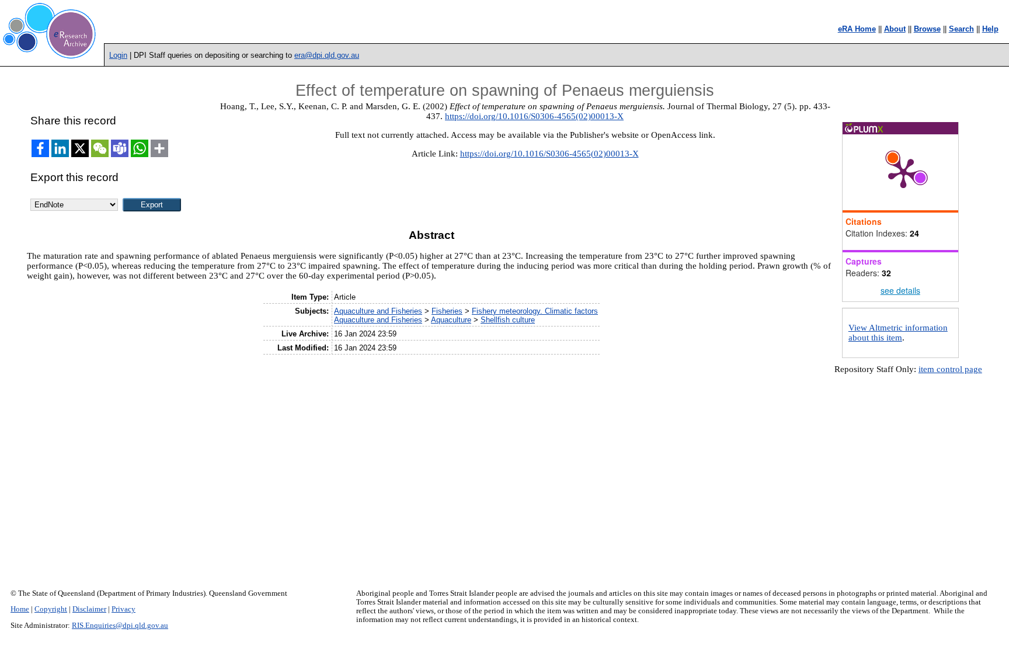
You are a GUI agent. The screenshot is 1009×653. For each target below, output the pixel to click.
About (895, 29)
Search (961, 29)
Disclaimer (89, 609)
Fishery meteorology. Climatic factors (535, 311)
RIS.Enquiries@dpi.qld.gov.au (120, 625)
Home (20, 609)
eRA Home (857, 29)
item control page (950, 369)
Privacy (123, 609)
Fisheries (447, 311)
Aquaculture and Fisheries (378, 311)
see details (900, 290)
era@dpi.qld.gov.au (326, 55)
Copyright (50, 609)
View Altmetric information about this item (898, 332)
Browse (927, 29)
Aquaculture (451, 319)
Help (990, 29)
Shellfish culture (508, 319)
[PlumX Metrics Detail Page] (903, 172)
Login (118, 55)
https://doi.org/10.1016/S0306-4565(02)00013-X (534, 116)
